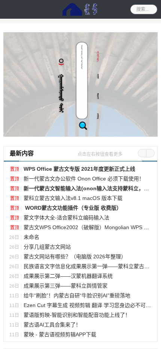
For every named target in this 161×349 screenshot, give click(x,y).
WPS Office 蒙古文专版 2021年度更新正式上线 (79, 337)
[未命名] (80, 253)
